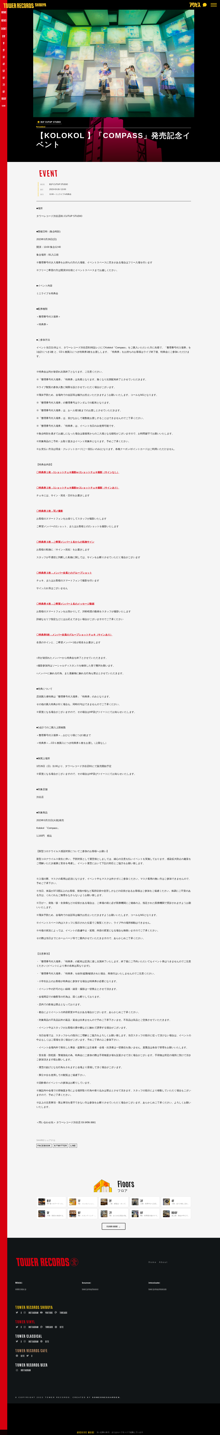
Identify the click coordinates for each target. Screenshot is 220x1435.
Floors (125, 1183)
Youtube (49, 1312)
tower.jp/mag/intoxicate (157, 1289)
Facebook (44, 1145)
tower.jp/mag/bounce (90, 1289)
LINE (73, 1145)
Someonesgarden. (106, 1397)
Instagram (33, 1312)
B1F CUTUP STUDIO (51, 122)
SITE (62, 1327)
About (163, 1262)
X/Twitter (60, 1145)
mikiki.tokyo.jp (20, 1289)
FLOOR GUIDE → (114, 1226)
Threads (63, 1312)
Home (152, 1262)
